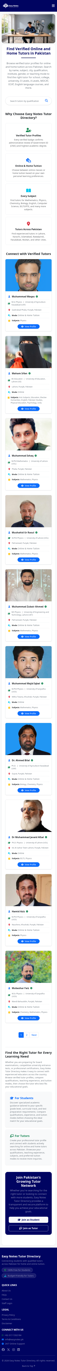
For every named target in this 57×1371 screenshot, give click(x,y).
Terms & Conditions (11, 1319)
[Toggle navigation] (53, 6)
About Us (6, 1290)
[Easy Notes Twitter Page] (8, 1350)
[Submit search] (46, 101)
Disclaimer (7, 1323)
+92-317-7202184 (13, 1335)
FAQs (4, 1294)
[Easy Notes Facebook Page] (3, 1350)
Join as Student (30, 1219)
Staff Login (7, 1303)
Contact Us (7, 1299)
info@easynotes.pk (14, 1339)
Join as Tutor (30, 1228)
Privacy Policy (8, 1315)
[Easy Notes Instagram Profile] (13, 1350)
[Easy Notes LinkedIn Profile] (18, 1350)
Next (34, 1035)
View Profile (30, 326)
